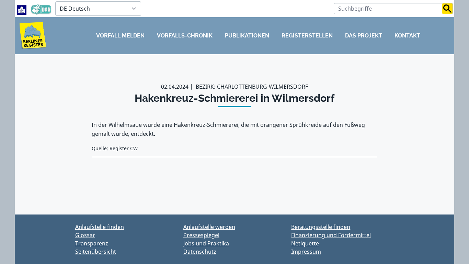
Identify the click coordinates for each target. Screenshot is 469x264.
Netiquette (305, 243)
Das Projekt (363, 35)
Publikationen (247, 35)
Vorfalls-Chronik (185, 35)
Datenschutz (199, 251)
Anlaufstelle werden (209, 227)
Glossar (85, 235)
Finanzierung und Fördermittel (331, 235)
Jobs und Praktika (206, 243)
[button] (447, 8)
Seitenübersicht (95, 251)
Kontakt (407, 35)
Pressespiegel (201, 235)
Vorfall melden (120, 35)
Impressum (306, 251)
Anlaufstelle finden (99, 227)
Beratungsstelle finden (320, 227)
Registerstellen (307, 35)
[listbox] (98, 8)
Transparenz (91, 243)
